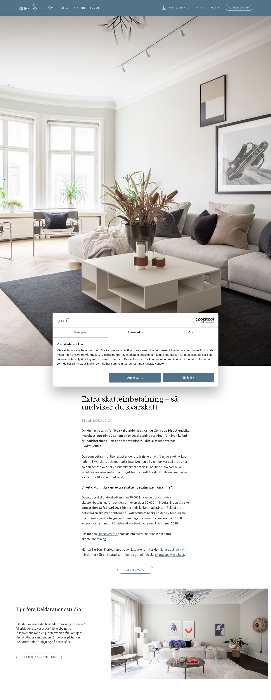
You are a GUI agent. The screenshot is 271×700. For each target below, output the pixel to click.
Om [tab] (190, 332)
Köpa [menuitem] (50, 8)
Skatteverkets (108, 534)
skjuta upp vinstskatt (169, 554)
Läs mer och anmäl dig (39, 657)
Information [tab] (135, 332)
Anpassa (132, 377)
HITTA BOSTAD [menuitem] (90, 7)
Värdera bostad (239, 7)
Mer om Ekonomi (135, 569)
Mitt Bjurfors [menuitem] (178, 7)
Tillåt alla (188, 377)
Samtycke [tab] (80, 332)
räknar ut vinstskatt (172, 549)
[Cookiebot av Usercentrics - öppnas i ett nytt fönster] (198, 320)
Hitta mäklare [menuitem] (210, 7)
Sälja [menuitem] (64, 8)
